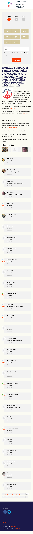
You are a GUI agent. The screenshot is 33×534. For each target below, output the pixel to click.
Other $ (5, 46)
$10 (16, 31)
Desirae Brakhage (12, 259)
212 (14, 497)
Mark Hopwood (11, 417)
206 (20, 494)
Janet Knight (10, 181)
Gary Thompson (11, 237)
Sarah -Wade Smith (12, 394)
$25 (16, 37)
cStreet (18, 528)
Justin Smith (10, 192)
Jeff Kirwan (10, 158)
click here (12, 108)
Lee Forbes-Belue (12, 214)
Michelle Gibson (11, 248)
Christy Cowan (11, 327)
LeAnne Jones (11, 461)
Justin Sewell (10, 473)
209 (3, 497)
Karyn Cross (10, 203)
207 (24, 494)
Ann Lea (9, 439)
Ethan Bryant (11, 282)
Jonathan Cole (11, 170)
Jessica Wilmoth (11, 360)
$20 (7, 37)
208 (27, 494)
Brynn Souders (11, 226)
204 (13, 494)
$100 (16, 42)
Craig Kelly (10, 304)
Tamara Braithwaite (12, 428)
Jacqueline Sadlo (12, 405)
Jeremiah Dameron (12, 383)
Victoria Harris (11, 484)
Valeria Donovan (18, 306)
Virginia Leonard (18, 172)
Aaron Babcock (11, 271)
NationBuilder (15, 526)
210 (7, 497)
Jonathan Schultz (12, 372)
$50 (24, 37)
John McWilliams (12, 315)
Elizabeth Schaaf (11, 338)
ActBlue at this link (12, 127)
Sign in (5, 522)
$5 (7, 31)
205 (17, 494)
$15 (24, 31)
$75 (7, 42)
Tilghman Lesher (11, 293)
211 (10, 497)
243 (24, 497)
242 (20, 497)
